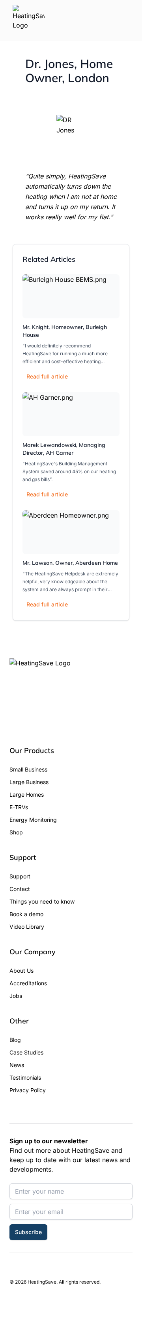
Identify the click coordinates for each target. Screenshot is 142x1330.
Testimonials (25, 1077)
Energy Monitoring (33, 819)
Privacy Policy (27, 1090)
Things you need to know (42, 901)
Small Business (28, 769)
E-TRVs (18, 807)
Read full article (47, 376)
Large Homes (26, 794)
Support (19, 876)
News (16, 1065)
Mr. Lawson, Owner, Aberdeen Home (70, 562)
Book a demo (26, 914)
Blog (15, 1039)
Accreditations (28, 983)
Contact (19, 888)
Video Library (26, 926)
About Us (21, 970)
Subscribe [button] (28, 1232)
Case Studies (26, 1052)
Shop (16, 832)
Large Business (29, 782)
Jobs (15, 995)
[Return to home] (29, 20)
